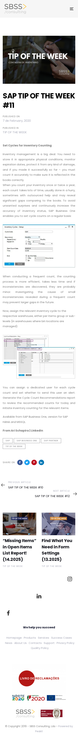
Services (43, 638)
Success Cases (61, 638)
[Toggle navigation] (55, 8)
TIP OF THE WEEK (15, 132)
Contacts (35, 643)
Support (49, 643)
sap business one (27, 440)
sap (8, 440)
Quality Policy (40, 648)
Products (30, 638)
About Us (20, 643)
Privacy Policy (65, 643)
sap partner (51, 440)
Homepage (14, 638)
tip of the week (14, 446)
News (8, 643)
